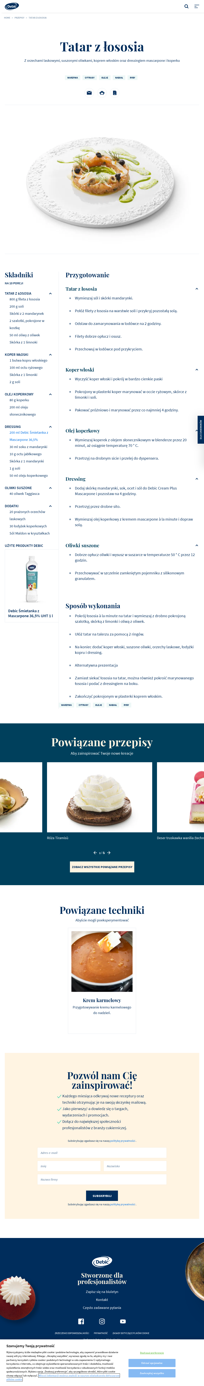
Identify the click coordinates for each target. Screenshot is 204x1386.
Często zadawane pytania (102, 1307)
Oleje (104, 77)
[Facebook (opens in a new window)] (81, 1321)
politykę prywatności (123, 1141)
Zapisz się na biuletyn (102, 1291)
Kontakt (102, 1299)
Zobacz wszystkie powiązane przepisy (102, 867)
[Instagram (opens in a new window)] (102, 1321)
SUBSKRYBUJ (102, 1196)
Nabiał (119, 77)
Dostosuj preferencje (152, 1353)
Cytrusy (89, 77)
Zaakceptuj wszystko (152, 1373)
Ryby (132, 77)
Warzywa (72, 77)
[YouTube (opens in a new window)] (123, 1321)
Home (7, 17)
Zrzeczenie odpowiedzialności (72, 1333)
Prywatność (101, 1333)
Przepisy (19, 17)
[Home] (12, 6)
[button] (95, 852)
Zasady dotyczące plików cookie (131, 1333)
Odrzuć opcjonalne (152, 1363)
